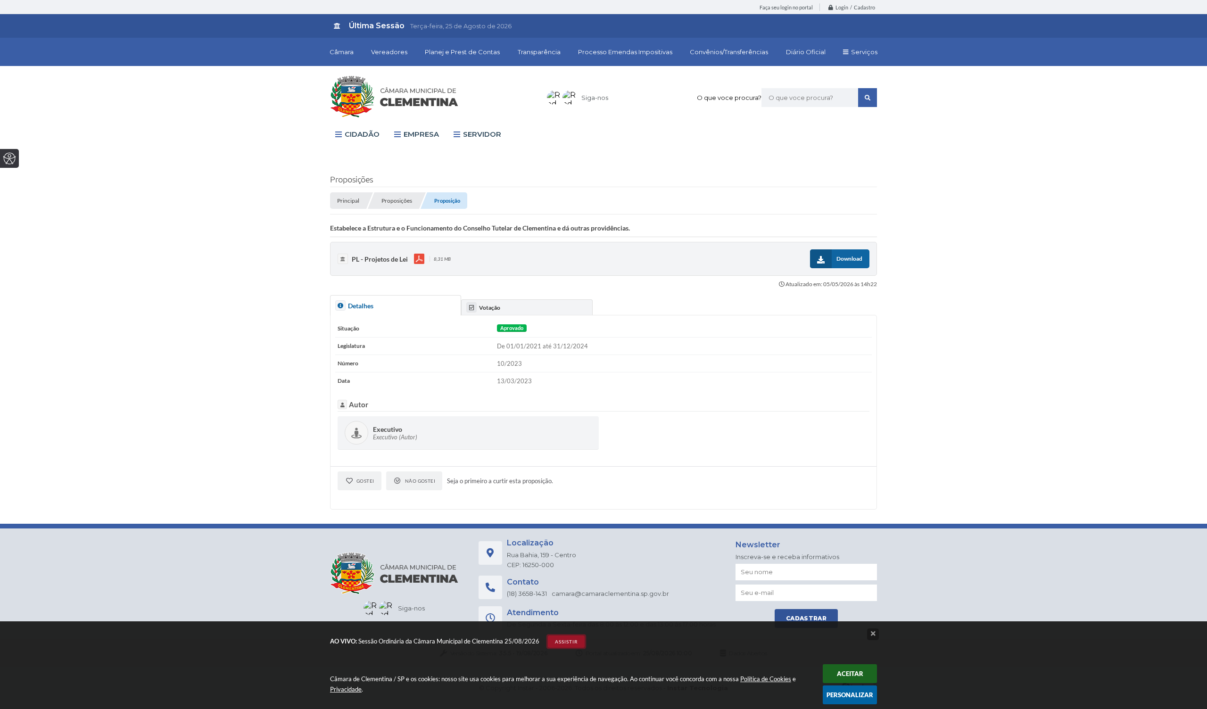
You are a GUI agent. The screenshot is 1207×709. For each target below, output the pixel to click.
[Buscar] (867, 97)
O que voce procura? (729, 97)
